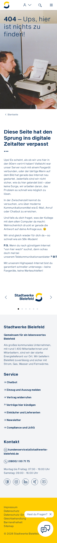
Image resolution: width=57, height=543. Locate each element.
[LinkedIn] (25, 482)
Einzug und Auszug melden (24, 389)
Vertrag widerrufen (19, 397)
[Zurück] (6, 297)
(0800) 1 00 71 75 (19, 461)
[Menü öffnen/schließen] (51, 5)
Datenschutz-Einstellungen (20, 514)
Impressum (10, 507)
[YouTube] (44, 482)
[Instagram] (16, 482)
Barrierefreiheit (13, 522)
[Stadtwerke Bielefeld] (28, 297)
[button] (19, 309)
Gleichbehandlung (15, 518)
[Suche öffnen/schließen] (40, 5)
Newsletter (14, 419)
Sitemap (9, 525)
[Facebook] (7, 482)
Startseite (13, 114)
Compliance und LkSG (21, 427)
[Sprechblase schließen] (50, 514)
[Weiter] (51, 297)
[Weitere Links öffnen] (26, 5)
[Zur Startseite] (7, 5)
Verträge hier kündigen (21, 404)
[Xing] (34, 482)
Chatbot (12, 382)
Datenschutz (11, 510)
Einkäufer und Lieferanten (23, 412)
